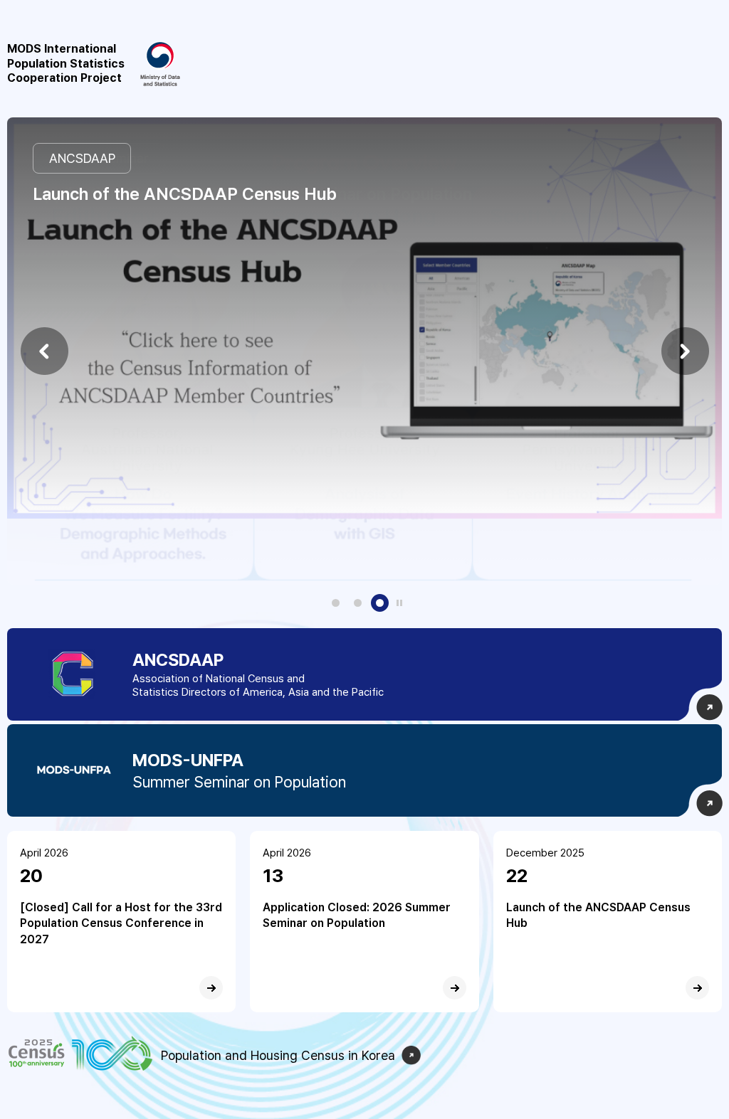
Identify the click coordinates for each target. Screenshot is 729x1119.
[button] (44, 351)
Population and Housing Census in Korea (278, 1055)
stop (399, 602)
